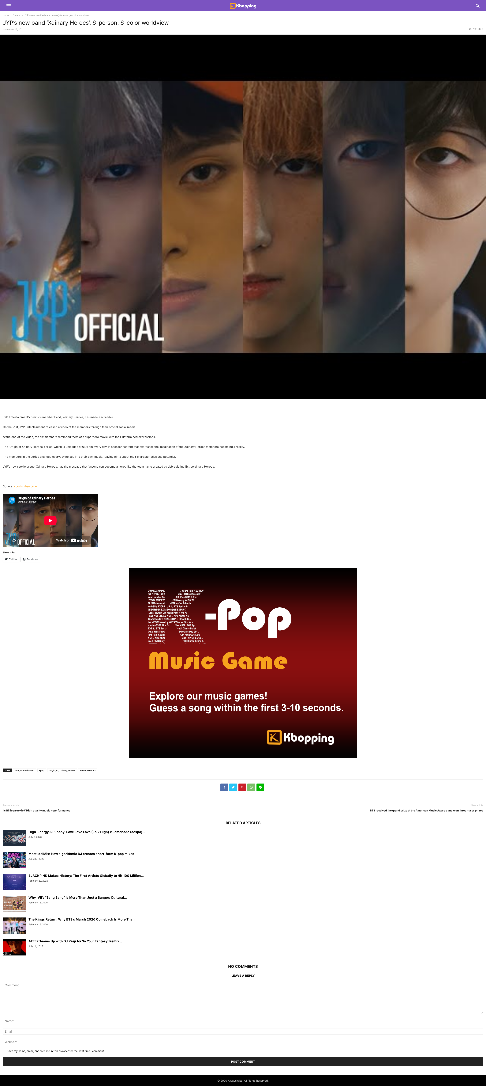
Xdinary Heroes (88, 770)
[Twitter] (233, 787)
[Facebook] (224, 787)
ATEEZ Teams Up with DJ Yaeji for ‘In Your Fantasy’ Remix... (75, 941)
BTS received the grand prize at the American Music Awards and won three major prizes (426, 810)
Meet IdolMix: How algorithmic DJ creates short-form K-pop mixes (81, 854)
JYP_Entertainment (24, 770)
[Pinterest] (242, 787)
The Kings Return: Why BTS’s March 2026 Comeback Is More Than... (82, 919)
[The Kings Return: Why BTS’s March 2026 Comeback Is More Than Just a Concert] (14, 926)
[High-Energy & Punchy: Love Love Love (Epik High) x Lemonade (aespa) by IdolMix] (14, 838)
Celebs (16, 15)
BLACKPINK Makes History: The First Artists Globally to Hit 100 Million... (86, 876)
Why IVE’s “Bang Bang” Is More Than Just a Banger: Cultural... (77, 897)
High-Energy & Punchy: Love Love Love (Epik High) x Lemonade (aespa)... (86, 832)
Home (6, 15)
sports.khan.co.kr (25, 486)
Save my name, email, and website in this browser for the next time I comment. (56, 1051)
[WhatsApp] (251, 787)
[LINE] (260, 787)
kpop (41, 770)
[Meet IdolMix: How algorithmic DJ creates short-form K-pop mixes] (14, 860)
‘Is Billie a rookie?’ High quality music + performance (36, 810)
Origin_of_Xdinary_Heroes (62, 770)
